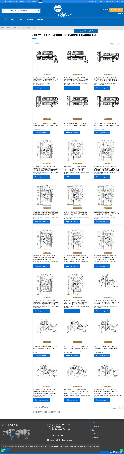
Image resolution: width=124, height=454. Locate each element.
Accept (6, 450)
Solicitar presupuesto (41, 88)
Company (95, 426)
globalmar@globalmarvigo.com (16, 1)
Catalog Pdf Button (86, 31)
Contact (95, 437)
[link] (119, 1)
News (94, 434)
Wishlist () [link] (110, 1)
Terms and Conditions (31, 1)
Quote (105, 10)
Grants (40, 1)
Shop (93, 430)
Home (94, 423)
